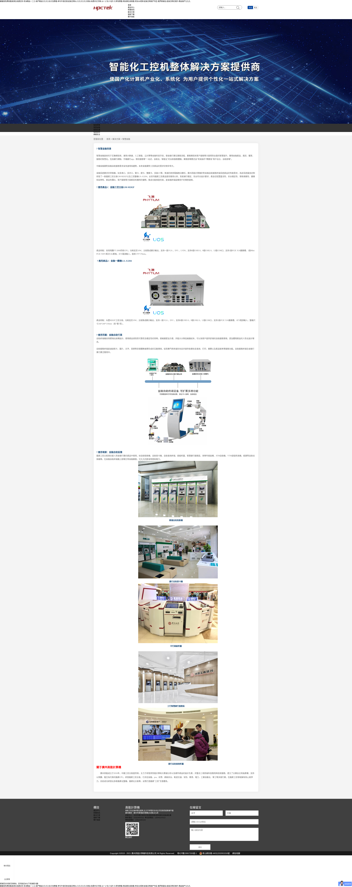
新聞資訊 (131, 10)
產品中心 (131, 7)
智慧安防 (97, 132)
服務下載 (131, 14)
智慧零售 (97, 125)
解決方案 (131, 12)
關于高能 (131, 17)
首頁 (129, 5)
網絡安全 (97, 134)
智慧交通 (97, 130)
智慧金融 (97, 127)
